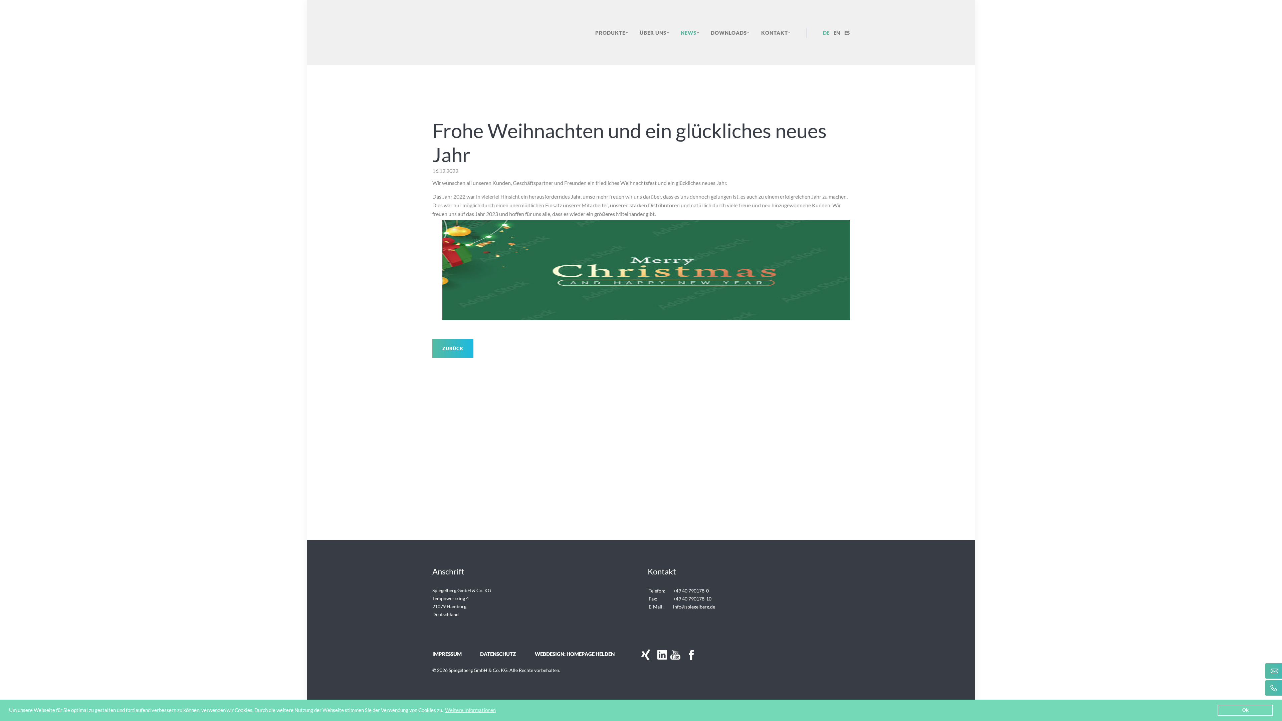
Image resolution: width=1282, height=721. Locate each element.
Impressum (447, 654)
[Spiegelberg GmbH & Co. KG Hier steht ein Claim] (480, 32)
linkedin (660, 655)
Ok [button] (1245, 710)
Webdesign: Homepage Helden (575, 654)
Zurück (452, 348)
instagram (700, 655)
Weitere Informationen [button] (470, 710)
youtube (673, 655)
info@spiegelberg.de (694, 607)
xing (643, 655)
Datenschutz (498, 654)
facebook (687, 655)
